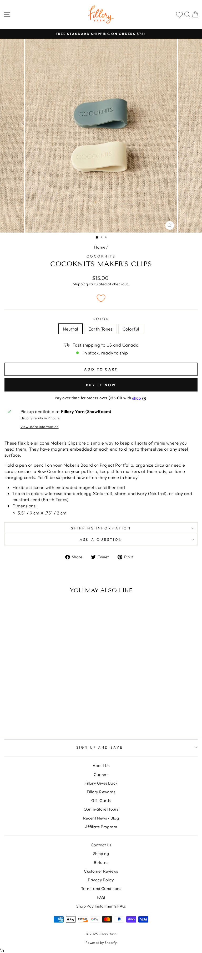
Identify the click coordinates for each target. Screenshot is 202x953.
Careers (101, 774)
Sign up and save (99, 747)
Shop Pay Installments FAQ (100, 906)
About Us (101, 765)
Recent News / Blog (101, 818)
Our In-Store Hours (101, 809)
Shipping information (101, 528)
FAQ (101, 897)
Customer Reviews (101, 871)
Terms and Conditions (101, 888)
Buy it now (101, 385)
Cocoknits (101, 256)
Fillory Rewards (101, 791)
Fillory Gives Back (100, 783)
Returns (101, 862)
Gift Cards (100, 800)
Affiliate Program (101, 826)
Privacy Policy (101, 879)
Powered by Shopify (101, 942)
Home (99, 247)
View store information (40, 427)
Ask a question (101, 539)
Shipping (80, 284)
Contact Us (101, 844)
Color (101, 319)
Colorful (131, 329)
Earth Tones (100, 329)
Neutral (70, 329)
